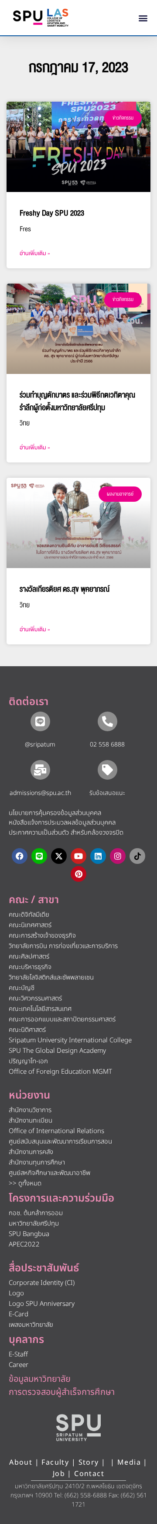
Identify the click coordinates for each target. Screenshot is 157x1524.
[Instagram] (118, 856)
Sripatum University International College (70, 1040)
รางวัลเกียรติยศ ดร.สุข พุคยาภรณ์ (64, 589)
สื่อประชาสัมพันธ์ (44, 1268)
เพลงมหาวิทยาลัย (31, 1325)
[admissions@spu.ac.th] (40, 770)
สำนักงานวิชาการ (30, 1110)
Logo (16, 1293)
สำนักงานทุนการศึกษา (37, 1163)
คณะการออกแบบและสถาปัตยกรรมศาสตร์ (62, 1019)
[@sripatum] (40, 721)
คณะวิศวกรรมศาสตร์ (35, 998)
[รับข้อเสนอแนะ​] (107, 770)
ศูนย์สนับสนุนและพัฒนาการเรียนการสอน (60, 1142)
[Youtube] (78, 856)
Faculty (55, 1462)
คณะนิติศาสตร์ (27, 1030)
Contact (89, 1474)
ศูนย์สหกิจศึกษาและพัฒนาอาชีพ (49, 1173)
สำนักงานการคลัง (31, 1152)
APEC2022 (24, 1245)
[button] (143, 17)
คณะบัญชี (21, 988)
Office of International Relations (56, 1131)
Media (130, 1462)
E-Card (18, 1314)
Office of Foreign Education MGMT (60, 1072)
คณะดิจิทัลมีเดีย (29, 915)
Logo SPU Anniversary (42, 1304)
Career (18, 1365)
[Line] (39, 856)
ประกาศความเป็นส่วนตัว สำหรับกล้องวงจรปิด (66, 833)
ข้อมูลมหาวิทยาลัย (40, 1379)
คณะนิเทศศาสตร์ (30, 925)
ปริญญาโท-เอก (28, 1061)
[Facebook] (19, 856)
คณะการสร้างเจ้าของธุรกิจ (42, 936)
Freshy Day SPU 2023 (52, 213)
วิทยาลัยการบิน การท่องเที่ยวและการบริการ (63, 946)
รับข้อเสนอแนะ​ (107, 793)
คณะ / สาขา (34, 900)
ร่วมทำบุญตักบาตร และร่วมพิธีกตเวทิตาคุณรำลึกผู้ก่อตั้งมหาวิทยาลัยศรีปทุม (77, 401)
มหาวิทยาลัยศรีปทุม (34, 1224)
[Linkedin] (98, 856)
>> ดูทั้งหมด (25, 1183)
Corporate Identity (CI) (42, 1283)
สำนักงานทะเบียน (30, 1121)
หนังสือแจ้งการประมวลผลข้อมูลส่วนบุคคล (62, 823)
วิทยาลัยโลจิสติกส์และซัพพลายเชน (51, 978)
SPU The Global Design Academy (57, 1051)
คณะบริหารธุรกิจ (30, 967)
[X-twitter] (59, 856)
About (20, 1462)
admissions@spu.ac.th (40, 793)
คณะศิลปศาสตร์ (29, 957)
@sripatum (40, 744)
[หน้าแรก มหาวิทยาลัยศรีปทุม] (78, 1427)
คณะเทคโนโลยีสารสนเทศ (40, 1009)
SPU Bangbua (29, 1234)
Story (88, 1462)
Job (59, 1474)
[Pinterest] (78, 874)
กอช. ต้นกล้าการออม (36, 1213)
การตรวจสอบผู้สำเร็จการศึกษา (62, 1392)
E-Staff (18, 1354)
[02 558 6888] (107, 721)
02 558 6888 (107, 744)
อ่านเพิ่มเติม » (35, 253)
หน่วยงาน (29, 1095)
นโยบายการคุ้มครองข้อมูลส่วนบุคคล (55, 813)
